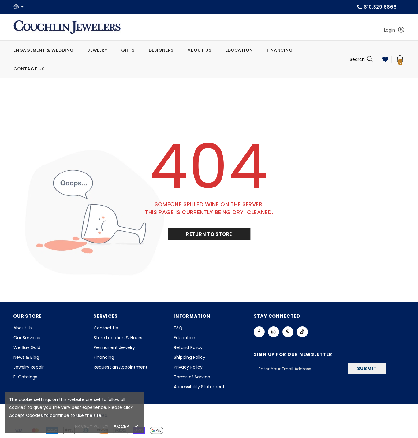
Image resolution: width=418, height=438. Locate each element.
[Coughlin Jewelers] (67, 27)
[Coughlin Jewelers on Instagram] (273, 331)
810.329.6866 (380, 7)
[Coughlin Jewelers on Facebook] (259, 331)
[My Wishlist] (385, 59)
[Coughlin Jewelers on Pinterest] (287, 331)
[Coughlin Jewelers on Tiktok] (302, 331)
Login (389, 30)
